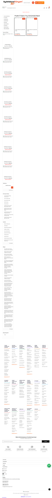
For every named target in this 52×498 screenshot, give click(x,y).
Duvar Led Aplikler (13, 389)
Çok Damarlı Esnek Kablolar (21, 415)
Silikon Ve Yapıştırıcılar (14, 428)
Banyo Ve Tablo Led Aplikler (14, 386)
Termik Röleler (21, 360)
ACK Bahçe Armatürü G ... (8, 131)
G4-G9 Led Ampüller (6, 397)
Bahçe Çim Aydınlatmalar (29, 363)
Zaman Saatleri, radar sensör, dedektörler (29, 429)
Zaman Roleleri (21, 362)
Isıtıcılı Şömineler (44, 366)
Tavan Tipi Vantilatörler (44, 353)
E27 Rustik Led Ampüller (6, 388)
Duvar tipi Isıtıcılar (43, 360)
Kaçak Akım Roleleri (21, 354)
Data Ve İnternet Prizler (14, 357)
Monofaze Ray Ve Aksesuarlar (21, 388)
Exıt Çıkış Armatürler (28, 386)
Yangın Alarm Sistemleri (29, 390)
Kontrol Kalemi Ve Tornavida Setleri (14, 415)
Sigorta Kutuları (21, 365)
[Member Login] (44, 8)
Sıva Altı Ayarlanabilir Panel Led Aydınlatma (6, 354)
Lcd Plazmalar (29, 423)
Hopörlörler (29, 431)
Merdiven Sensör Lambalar (28, 396)
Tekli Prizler (13, 349)
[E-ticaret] (28, 496)
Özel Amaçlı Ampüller (6, 402)
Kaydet (45, 441)
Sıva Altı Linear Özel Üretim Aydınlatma (6, 370)
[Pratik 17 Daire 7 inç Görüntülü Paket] (20, 22)
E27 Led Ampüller (7, 383)
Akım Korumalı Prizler (29, 426)
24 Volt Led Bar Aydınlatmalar (21, 397)
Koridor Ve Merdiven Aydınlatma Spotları (14, 392)
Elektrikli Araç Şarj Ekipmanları (29, 421)
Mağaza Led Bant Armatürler (22, 394)
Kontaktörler (21, 358)
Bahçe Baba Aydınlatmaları (29, 356)
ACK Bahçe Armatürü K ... (8, 161)
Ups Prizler (13, 353)
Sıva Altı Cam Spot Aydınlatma (7, 360)
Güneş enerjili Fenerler (37, 363)
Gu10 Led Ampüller (5, 399)
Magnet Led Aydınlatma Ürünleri (6, 367)
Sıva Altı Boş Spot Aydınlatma (7, 357)
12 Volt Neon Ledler (44, 394)
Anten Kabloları (21, 427)
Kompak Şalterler (20, 356)
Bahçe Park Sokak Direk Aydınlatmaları (29, 359)
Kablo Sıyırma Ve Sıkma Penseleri (14, 419)
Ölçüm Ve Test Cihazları (14, 431)
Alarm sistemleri (29, 403)
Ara (12, 187)
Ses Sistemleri (29, 416)
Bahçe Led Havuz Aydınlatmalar (29, 366)
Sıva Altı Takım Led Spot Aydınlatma (6, 363)
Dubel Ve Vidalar (14, 423)
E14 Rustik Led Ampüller (6, 390)
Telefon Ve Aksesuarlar (36, 388)
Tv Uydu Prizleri (14, 359)
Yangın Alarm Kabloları (29, 399)
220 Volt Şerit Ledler (44, 391)
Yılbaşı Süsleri (44, 403)
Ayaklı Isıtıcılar (44, 357)
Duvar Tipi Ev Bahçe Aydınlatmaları (29, 353)
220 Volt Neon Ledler (44, 397)
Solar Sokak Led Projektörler (37, 357)
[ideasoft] (23, 496)
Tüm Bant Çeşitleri (13, 426)
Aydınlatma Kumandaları (37, 385)
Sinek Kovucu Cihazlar (37, 402)
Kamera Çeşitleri (29, 401)
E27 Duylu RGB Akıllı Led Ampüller (6, 393)
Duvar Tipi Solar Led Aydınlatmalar (37, 350)
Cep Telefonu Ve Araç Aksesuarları (37, 399)
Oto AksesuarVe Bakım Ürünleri (37, 393)
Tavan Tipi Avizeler (36, 419)
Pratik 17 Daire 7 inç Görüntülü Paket (20, 30)
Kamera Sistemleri (28, 419)
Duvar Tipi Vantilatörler (44, 356)
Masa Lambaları (37, 383)
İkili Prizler (13, 351)
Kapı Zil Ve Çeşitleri (36, 391)
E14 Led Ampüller (7, 385)
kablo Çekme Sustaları (14, 421)
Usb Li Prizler (14, 354)
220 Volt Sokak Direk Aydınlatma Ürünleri (7, 418)
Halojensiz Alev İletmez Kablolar (22, 418)
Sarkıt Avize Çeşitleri (36, 415)
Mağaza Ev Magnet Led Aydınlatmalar (21, 391)
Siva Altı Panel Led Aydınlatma (6, 350)
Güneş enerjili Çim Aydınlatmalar (37, 366)
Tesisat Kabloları (22, 411)
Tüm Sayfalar (11, 243)
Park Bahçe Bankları (29, 369)
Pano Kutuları (21, 363)
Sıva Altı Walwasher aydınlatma (6, 374)
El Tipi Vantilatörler (44, 350)
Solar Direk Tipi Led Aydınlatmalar (37, 354)
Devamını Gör (14, 364)
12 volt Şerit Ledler (44, 386)
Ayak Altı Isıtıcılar (44, 362)
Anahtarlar (13, 362)
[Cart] (48, 8)
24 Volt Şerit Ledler (44, 389)
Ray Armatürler (21, 385)
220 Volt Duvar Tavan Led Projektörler (6, 414)
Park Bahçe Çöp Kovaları (29, 372)
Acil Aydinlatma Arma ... (8, 58)
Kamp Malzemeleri (37, 396)
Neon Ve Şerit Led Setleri (44, 401)
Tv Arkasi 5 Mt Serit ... (8, 44)
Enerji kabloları (21, 413)
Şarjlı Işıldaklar (29, 388)
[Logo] (13, 3)
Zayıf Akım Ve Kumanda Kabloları (21, 425)
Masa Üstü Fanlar (43, 364)
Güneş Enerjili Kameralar (37, 360)
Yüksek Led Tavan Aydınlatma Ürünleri (6, 422)
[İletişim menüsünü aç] (49, 465)
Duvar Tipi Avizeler (36, 412)
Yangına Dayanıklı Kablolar (20, 421)
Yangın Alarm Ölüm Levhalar (29, 393)
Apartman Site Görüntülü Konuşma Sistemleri (29, 413)
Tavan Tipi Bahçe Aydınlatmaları (29, 349)
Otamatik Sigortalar (21, 351)
